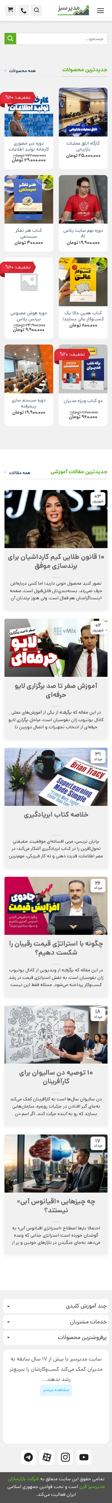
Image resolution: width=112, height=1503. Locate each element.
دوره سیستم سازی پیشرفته (29, 404)
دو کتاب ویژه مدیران (83, 401)
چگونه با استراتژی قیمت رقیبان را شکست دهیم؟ (56, 948)
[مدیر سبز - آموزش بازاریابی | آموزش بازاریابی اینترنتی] (68, 10)
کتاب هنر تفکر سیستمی (29, 234)
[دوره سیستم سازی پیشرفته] (28, 369)
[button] (100, 11)
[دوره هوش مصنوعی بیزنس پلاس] (28, 281)
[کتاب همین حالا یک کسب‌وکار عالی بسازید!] (83, 281)
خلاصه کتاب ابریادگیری (56, 814)
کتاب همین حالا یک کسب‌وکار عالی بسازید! (83, 316)
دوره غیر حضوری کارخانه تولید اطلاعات (29, 147)
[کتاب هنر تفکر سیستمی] (28, 199)
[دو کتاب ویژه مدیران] (83, 369)
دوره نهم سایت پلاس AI (83, 234)
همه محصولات (22, 71)
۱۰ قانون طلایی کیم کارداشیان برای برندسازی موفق (56, 562)
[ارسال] (10, 39)
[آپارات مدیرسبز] (46, 1457)
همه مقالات (19, 473)
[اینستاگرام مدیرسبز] (65, 1457)
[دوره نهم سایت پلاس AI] (83, 199)
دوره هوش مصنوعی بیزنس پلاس (28, 316)
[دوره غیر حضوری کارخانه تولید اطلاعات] (28, 112)
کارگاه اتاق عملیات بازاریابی (83, 147)
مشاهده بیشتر (56, 1390)
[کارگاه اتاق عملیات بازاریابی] (83, 112)
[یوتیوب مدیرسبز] (83, 1457)
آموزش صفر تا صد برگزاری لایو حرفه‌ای (56, 691)
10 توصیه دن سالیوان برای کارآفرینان (56, 1077)
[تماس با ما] (23, 10)
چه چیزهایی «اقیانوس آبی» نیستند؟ (56, 1206)
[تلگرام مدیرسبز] (28, 1457)
